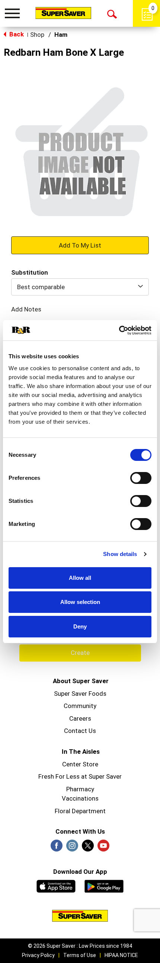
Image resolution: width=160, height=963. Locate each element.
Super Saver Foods (80, 693)
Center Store (80, 764)
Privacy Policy (38, 955)
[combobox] (80, 287)
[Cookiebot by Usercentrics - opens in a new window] (118, 330)
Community (80, 706)
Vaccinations (80, 798)
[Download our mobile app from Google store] (104, 885)
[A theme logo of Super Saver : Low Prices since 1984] (63, 13)
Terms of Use (79, 955)
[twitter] (88, 847)
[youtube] (103, 847)
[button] (80, 244)
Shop (37, 34)
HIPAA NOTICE (121, 955)
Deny (80, 626)
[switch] (140, 478)
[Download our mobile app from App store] (56, 885)
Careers (80, 718)
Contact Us (80, 730)
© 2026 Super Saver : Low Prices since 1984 (80, 946)
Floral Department (80, 811)
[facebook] (57, 847)
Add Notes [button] (26, 309)
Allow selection (80, 602)
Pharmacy (80, 789)
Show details (120, 554)
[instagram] (72, 847)
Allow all (80, 578)
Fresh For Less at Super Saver (80, 776)
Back (16, 34)
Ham (60, 34)
